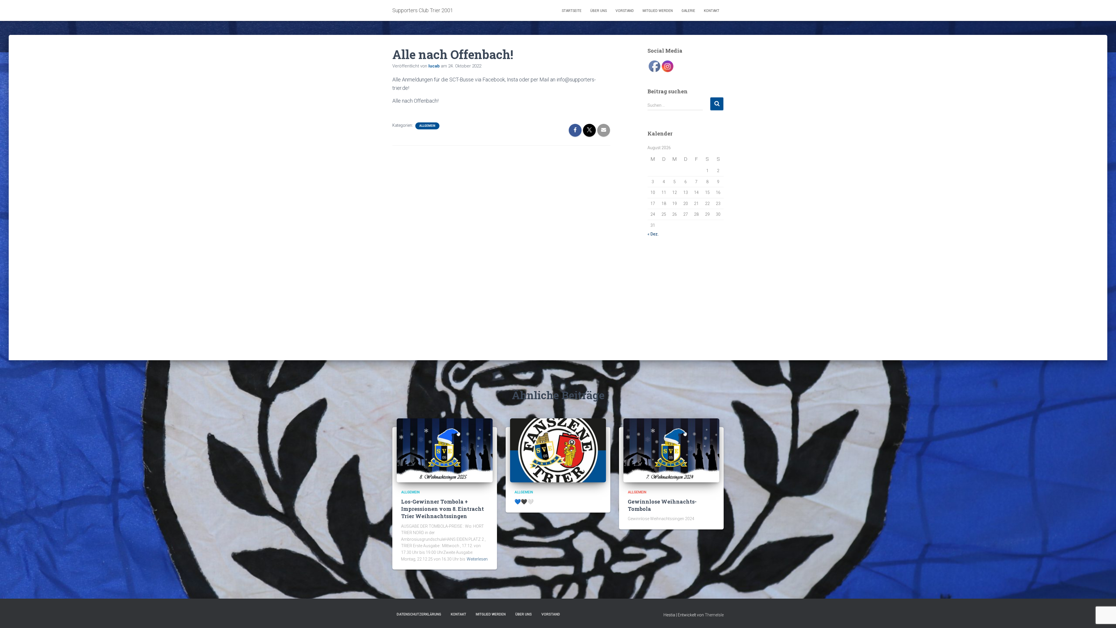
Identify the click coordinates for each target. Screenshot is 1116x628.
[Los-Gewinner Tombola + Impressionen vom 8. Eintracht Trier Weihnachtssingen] (445, 449)
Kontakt (711, 11)
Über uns (598, 11)
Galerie (688, 11)
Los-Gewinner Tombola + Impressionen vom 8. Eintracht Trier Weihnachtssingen (442, 509)
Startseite (572, 11)
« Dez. (653, 234)
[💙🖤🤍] (558, 449)
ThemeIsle (714, 615)
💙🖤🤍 (524, 501)
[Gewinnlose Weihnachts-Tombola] (671, 449)
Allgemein (427, 125)
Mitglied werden (658, 11)
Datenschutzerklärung (419, 614)
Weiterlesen (477, 559)
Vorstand (625, 11)
